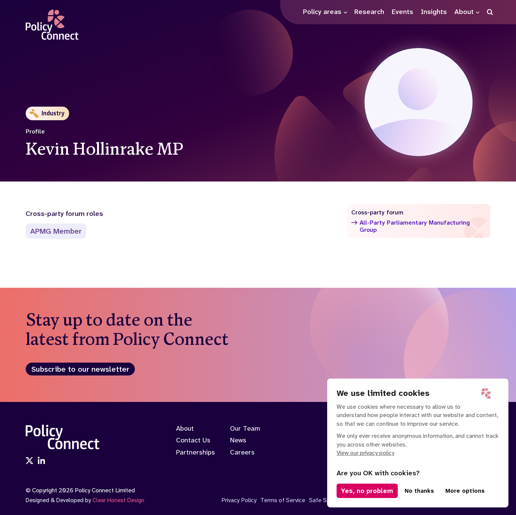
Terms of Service (282, 500)
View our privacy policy (365, 453)
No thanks (419, 491)
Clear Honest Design (118, 500)
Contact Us (193, 440)
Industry (53, 113)
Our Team (245, 428)
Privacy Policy (238, 500)
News (238, 440)
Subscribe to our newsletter (80, 369)
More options (465, 491)
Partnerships (195, 452)
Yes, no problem (367, 491)
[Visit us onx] (29, 461)
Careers (242, 452)
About (185, 428)
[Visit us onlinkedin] (41, 461)
